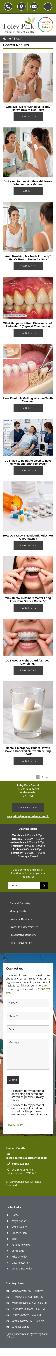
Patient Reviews (21, 1244)
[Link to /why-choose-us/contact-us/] (21, 6)
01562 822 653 (20, 1163)
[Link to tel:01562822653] (8, 6)
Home (15, 1215)
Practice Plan (19, 1233)
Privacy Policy (15, 1125)
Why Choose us (21, 1221)
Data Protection (21, 1262)
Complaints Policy (22, 1268)
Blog (14, 1238)
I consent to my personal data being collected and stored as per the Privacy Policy (27, 1095)
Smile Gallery (19, 1227)
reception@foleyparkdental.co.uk (28, 816)
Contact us (18, 1250)
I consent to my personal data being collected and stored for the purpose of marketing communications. (29, 1109)
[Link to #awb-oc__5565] (48, 6)
